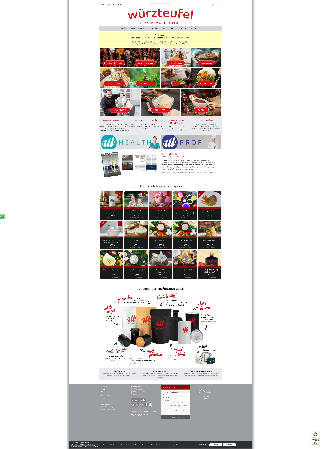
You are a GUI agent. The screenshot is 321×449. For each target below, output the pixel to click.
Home (102, 5)
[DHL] (134, 411)
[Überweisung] (147, 411)
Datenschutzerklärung (107, 407)
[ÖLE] (156, 28)
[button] (200, 28)
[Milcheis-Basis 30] (136, 214)
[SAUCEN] (149, 28)
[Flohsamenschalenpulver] (185, 243)
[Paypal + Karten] (140, 414)
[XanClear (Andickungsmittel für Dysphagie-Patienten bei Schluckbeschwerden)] (111, 243)
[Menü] (318, 432)
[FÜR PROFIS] (183, 28)
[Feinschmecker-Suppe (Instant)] (111, 273)
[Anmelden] (213, 5)
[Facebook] (146, 405)
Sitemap (103, 398)
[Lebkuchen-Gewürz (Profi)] (185, 273)
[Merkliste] (216, 5)
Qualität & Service (110, 5)
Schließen (215, 445)
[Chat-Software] (142, 405)
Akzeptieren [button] (229, 445)
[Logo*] (160, 9)
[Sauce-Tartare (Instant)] (136, 273)
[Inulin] (111, 214)
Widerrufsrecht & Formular (108, 409)
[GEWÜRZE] (124, 28)
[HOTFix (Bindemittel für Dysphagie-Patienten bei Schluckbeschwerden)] (209, 214)
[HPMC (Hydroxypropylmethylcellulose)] (185, 214)
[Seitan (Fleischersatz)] (160, 243)
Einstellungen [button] (202, 445)
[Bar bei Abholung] (140, 411)
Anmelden (103, 392)
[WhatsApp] (137, 405)
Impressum (104, 387)
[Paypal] (134, 414)
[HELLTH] (193, 28)
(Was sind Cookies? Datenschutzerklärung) (83, 445)
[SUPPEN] (141, 28)
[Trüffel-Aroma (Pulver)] (209, 243)
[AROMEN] (163, 28)
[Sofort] (147, 414)
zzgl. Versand (115, 218)
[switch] (315, 443)
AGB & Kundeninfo (106, 404)
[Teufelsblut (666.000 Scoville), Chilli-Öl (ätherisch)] (209, 273)
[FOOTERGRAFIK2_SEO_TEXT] (206, 388)
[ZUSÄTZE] (173, 28)
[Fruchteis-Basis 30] (160, 214)
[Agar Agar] (136, 243)
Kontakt (118, 5)
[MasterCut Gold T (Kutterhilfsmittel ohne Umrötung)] (160, 273)
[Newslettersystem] (150, 405)
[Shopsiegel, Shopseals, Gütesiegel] (206, 396)
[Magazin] (129, 164)
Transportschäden (106, 395)
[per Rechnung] (153, 411)
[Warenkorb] (219, 5)
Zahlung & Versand (106, 402)
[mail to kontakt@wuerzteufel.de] (133, 405)
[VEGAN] (133, 28)
